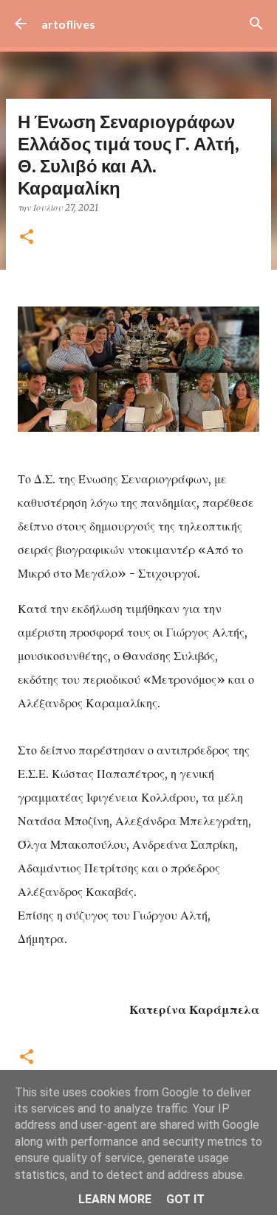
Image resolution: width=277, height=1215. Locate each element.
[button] (26, 238)
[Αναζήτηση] (256, 23)
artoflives (68, 24)
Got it (185, 1199)
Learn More (114, 1199)
